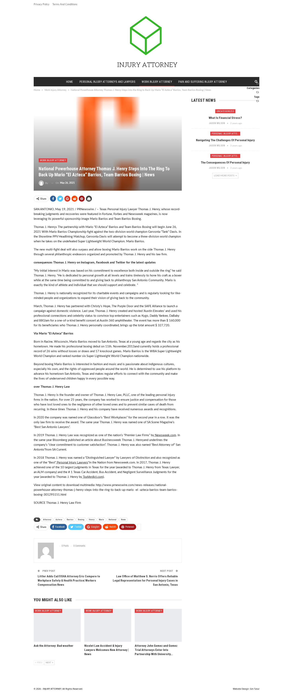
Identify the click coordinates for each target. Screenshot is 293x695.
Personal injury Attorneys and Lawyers (108, 81)
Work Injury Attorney (157, 81)
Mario (101, 520)
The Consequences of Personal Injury (225, 162)
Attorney (47, 520)
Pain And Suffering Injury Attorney (202, 81)
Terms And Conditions (64, 4)
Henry (91, 520)
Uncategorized (225, 111)
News (123, 520)
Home (69, 81)
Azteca (59, 520)
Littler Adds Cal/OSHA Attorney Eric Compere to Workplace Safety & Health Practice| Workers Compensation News (69, 581)
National (112, 520)
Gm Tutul (254, 688)
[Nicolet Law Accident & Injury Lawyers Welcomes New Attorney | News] (107, 625)
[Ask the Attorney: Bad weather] (57, 625)
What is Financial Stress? (225, 118)
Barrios (70, 520)
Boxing (81, 520)
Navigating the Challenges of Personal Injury (225, 140)
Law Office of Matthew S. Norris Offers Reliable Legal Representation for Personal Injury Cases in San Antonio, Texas (145, 581)
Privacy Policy (41, 4)
